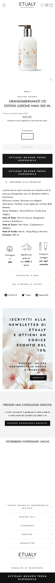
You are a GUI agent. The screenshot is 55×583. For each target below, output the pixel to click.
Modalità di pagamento (27, 568)
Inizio (26, 91)
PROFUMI (27, 534)
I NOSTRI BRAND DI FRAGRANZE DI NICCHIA (27, 506)
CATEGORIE (27, 525)
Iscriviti (38, 377)
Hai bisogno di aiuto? (27, 284)
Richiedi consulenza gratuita (27, 423)
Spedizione (26, 120)
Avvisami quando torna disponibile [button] (27, 159)
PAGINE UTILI (27, 517)
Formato (27, 131)
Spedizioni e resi (27, 275)
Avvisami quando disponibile (15, 113)
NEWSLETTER (27, 543)
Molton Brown (27, 96)
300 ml (27, 136)
